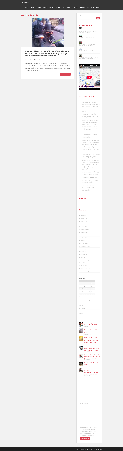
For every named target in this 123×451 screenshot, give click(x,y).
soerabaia (83, 265)
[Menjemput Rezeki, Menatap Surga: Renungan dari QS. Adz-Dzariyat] (80, 42)
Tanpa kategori (84, 268)
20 (86, 291)
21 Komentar (38, 59)
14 (89, 288)
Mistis (88, 7)
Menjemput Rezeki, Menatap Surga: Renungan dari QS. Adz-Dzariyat (87, 45)
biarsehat (76, 7)
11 (82, 288)
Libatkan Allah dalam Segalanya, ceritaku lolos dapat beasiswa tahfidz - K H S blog (91, 104)
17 (79, 291)
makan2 (82, 251)
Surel (82, 422)
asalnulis (82, 7)
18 (82, 291)
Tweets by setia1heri (83, 403)
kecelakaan (83, 243)
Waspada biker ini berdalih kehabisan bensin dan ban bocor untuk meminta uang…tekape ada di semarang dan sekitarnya (47, 53)
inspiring (45, 7)
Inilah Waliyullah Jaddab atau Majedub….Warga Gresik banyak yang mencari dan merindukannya (92, 348)
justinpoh (51, 7)
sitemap (27, 7)
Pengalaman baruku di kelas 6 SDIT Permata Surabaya (90, 108)
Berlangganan (85, 438)
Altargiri (82, 215)
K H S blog (25, 2)
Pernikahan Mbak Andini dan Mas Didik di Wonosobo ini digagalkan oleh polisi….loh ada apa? (92, 356)
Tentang (39, 7)
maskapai (83, 254)
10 (79, 288)
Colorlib (88, 449)
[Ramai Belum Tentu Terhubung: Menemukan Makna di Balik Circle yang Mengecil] (80, 55)
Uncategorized (84, 271)
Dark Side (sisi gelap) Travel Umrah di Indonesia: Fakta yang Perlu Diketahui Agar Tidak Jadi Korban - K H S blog (90, 142)
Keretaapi (83, 249)
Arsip (80, 201)
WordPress (100, 449)
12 (84, 288)
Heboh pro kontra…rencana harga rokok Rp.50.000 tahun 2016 (91, 331)
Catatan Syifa (84, 232)
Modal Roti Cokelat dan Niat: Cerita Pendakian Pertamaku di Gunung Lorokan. (88, 51)
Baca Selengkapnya (65, 74)
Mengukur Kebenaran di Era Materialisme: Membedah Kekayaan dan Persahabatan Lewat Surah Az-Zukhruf (88, 31)
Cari (80, 15)
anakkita (69, 7)
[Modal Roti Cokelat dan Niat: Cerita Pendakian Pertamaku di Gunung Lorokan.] (80, 49)
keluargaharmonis (95, 7)
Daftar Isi (33, 7)
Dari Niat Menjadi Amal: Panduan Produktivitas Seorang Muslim (86, 38)
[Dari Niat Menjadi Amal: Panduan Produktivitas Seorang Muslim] (80, 36)
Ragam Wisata (84, 260)
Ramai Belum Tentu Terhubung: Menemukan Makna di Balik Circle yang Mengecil (89, 58)
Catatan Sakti (84, 229)
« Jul (89, 300)
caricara (58, 7)
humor (63, 7)
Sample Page (82, 308)
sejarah (82, 262)
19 (84, 291)
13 (86, 288)
